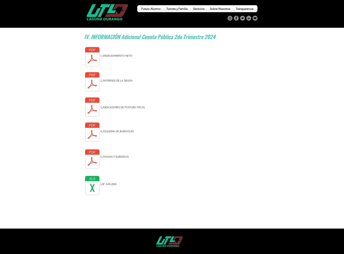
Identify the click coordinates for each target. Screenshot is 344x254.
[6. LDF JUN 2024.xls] (92, 185)
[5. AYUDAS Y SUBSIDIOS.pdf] (92, 159)
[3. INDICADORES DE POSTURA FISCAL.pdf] (92, 107)
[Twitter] (242, 18)
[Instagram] (230, 18)
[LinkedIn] (248, 18)
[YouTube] (255, 18)
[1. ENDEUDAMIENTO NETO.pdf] (92, 57)
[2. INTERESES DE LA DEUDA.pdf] (92, 82)
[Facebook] (236, 18)
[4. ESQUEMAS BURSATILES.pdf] (92, 132)
